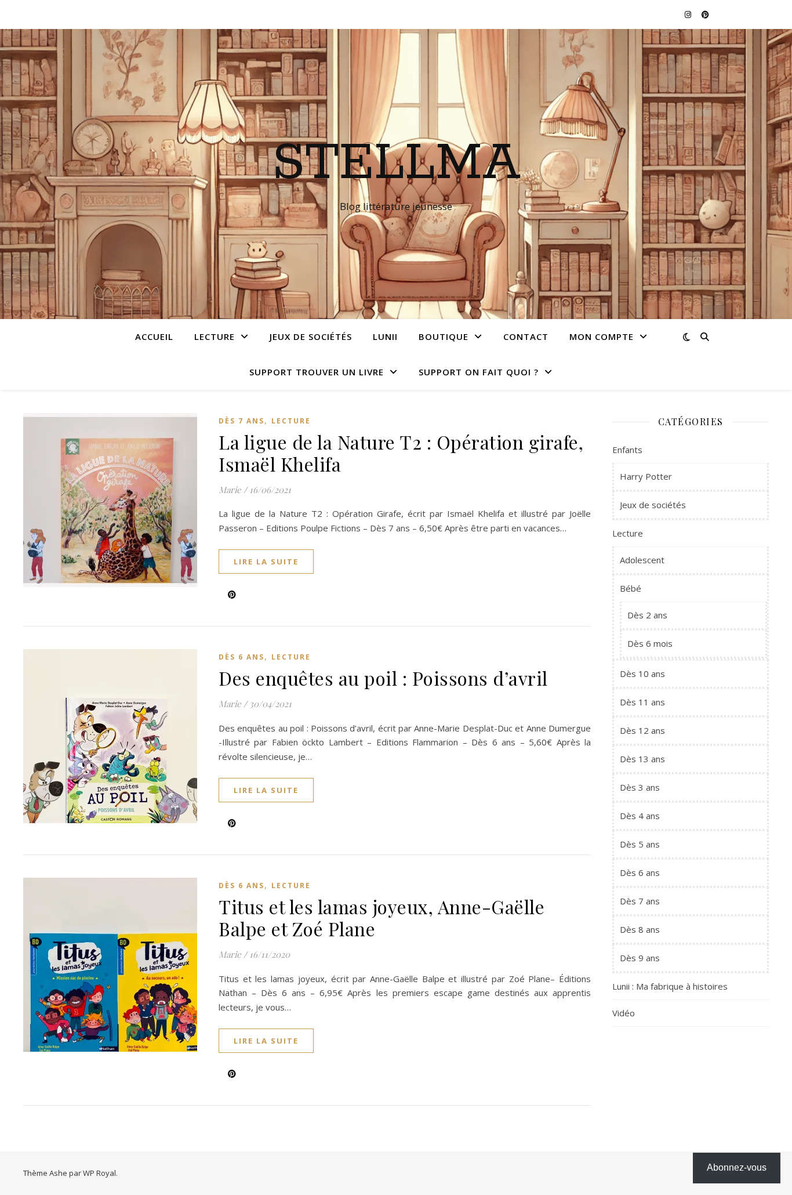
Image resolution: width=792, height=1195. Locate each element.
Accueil (154, 336)
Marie (230, 489)
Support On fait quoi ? (479, 372)
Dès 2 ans (647, 615)
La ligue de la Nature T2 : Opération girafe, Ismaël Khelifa (401, 452)
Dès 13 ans (642, 759)
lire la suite (266, 561)
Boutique (443, 336)
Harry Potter (646, 476)
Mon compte (601, 336)
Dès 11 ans (642, 702)
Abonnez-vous (736, 1167)
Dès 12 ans (642, 730)
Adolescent (642, 560)
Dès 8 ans (640, 929)
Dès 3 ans (640, 787)
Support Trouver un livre (316, 372)
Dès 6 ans (241, 657)
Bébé (630, 588)
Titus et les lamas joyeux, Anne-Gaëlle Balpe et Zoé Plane (381, 917)
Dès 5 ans (640, 844)
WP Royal (99, 1173)
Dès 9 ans (640, 958)
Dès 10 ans (642, 673)
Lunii (385, 336)
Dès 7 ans (241, 421)
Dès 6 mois (650, 643)
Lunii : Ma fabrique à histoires (670, 986)
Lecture (214, 336)
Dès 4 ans (640, 815)
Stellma (396, 164)
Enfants (627, 449)
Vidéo (623, 1013)
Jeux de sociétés (311, 336)
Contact (525, 336)
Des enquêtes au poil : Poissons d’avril (383, 677)
